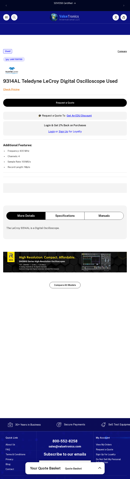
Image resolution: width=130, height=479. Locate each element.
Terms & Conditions (15, 454)
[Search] (14, 17)
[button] (123, 17)
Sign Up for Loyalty (105, 454)
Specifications (65, 215)
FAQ (8, 449)
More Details (26, 215)
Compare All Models (65, 285)
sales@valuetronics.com (65, 446)
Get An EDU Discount (79, 115)
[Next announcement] (123, 5)
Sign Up (63, 131)
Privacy (9, 459)
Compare (122, 51)
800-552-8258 (65, 441)
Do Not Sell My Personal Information (108, 461)
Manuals (104, 215)
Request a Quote (65, 102)
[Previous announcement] (6, 5)
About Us (10, 444)
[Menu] (6, 17)
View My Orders (104, 444)
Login (51, 131)
